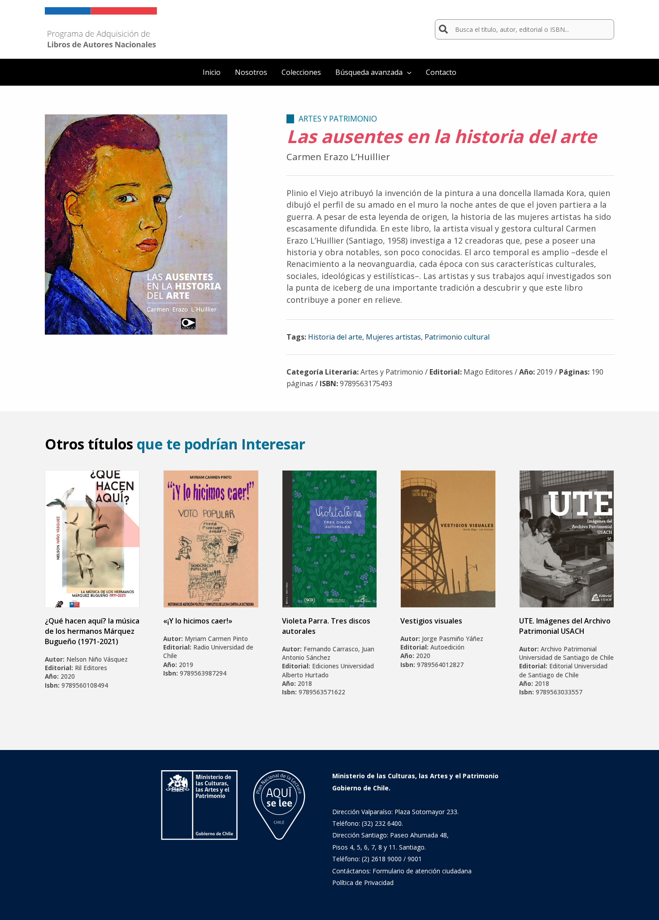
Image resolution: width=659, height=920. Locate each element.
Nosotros (251, 72)
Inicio (212, 72)
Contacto (441, 72)
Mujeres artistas (393, 337)
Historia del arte (335, 337)
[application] (407, 72)
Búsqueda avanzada (369, 72)
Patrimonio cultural (457, 337)
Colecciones (301, 72)
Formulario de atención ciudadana (422, 871)
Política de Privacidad (363, 882)
